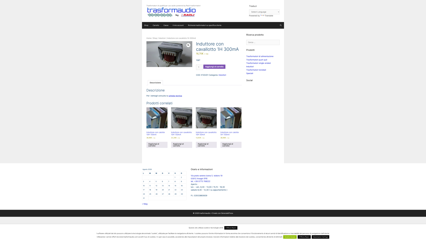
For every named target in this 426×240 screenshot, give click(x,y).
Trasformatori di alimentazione (259, 56)
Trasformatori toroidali (256, 70)
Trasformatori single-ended (258, 63)
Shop (146, 25)
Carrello (156, 25)
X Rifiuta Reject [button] (231, 228)
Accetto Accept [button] (290, 237)
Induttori (162, 38)
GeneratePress (227, 213)
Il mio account (178, 25)
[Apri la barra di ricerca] (280, 25)
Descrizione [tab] (155, 83)
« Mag (144, 204)
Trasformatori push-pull (256, 60)
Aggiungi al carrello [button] (153, 145)
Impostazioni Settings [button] (320, 237)
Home (148, 38)
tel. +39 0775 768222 (200, 181)
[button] (188, 45)
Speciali (249, 73)
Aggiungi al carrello (214, 67)
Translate (269, 16)
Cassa (166, 25)
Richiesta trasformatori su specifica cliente (204, 25)
